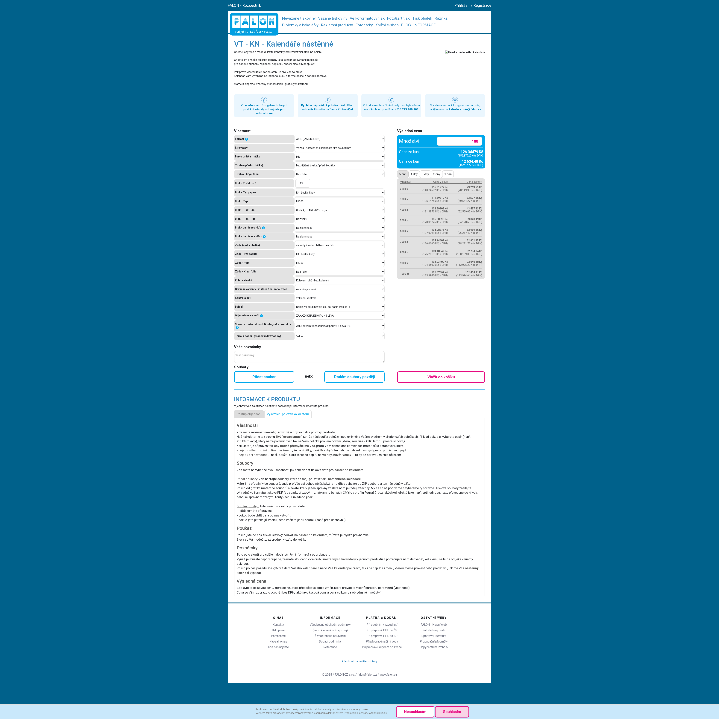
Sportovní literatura (433, 636)
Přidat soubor (264, 377)
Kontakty (278, 624)
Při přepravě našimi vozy (382, 641)
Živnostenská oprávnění (330, 636)
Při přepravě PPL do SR (382, 636)
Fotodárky (364, 25)
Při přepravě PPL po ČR (382, 630)
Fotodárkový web (433, 630)
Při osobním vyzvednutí (381, 624)
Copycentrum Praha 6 (434, 647)
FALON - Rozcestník (244, 5)
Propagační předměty (434, 641)
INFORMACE (424, 25)
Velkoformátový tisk (367, 18)
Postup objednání (249, 414)
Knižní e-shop (387, 25)
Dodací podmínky (330, 641)
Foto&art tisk (398, 18)
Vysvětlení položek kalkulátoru (288, 414)
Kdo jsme (278, 630)
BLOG (406, 25)
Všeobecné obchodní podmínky (330, 624)
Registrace (482, 5)
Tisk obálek (422, 18)
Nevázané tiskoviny (299, 18)
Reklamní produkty (337, 25)
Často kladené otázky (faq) (330, 630)
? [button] (246, 139)
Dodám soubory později (354, 377)
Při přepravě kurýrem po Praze (382, 647)
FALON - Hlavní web (434, 624)
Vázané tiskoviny (332, 18)
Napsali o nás (278, 641)
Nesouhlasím (415, 711)
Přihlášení (462, 5)
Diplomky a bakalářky (300, 25)
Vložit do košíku (441, 377)
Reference (330, 647)
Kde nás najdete (278, 647)
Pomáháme (278, 636)
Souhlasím (452, 711)
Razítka (441, 18)
